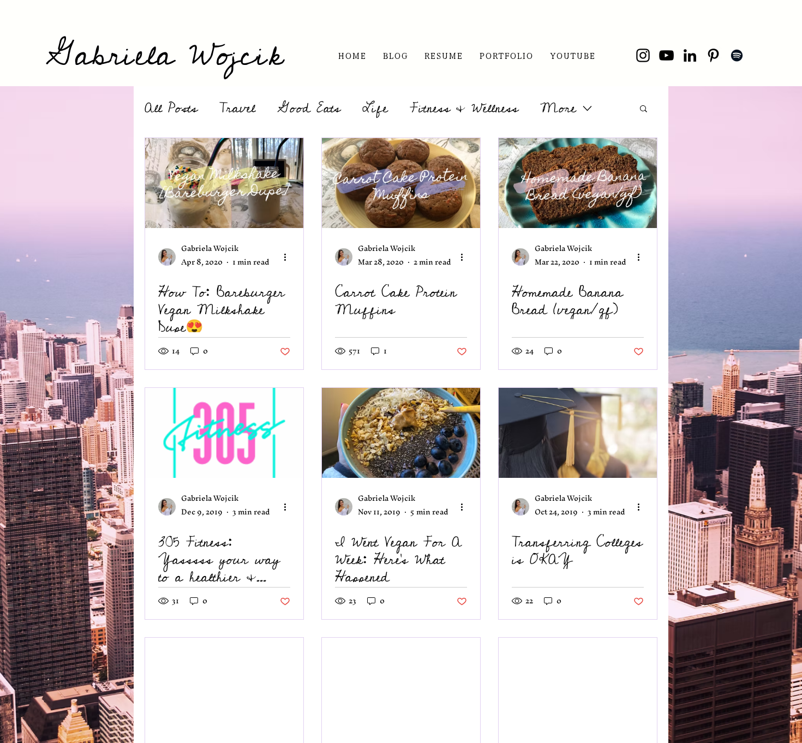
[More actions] (288, 256)
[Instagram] (643, 55)
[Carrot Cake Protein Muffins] (401, 183)
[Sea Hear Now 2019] (224, 683)
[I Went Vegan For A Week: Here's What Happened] (401, 433)
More (558, 108)
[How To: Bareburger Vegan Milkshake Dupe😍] (224, 183)
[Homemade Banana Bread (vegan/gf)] (578, 183)
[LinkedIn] (690, 55)
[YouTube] (666, 55)
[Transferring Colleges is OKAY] (578, 433)
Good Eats (308, 108)
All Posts (171, 108)
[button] (443, 55)
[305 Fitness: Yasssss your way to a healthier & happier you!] (224, 433)
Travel (237, 108)
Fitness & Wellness (464, 108)
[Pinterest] (713, 55)
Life (375, 108)
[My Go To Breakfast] (401, 683)
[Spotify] (737, 55)
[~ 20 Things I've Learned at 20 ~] (578, 683)
